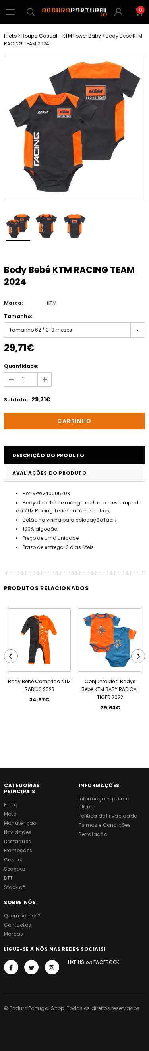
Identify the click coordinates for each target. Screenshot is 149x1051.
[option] (74, 128)
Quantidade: (21, 366)
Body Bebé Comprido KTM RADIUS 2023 (39, 685)
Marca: (13, 303)
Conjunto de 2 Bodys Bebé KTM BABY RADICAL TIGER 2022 (110, 689)
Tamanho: (18, 316)
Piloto (10, 35)
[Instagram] (52, 967)
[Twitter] (31, 967)
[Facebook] (11, 967)
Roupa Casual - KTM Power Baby (61, 35)
